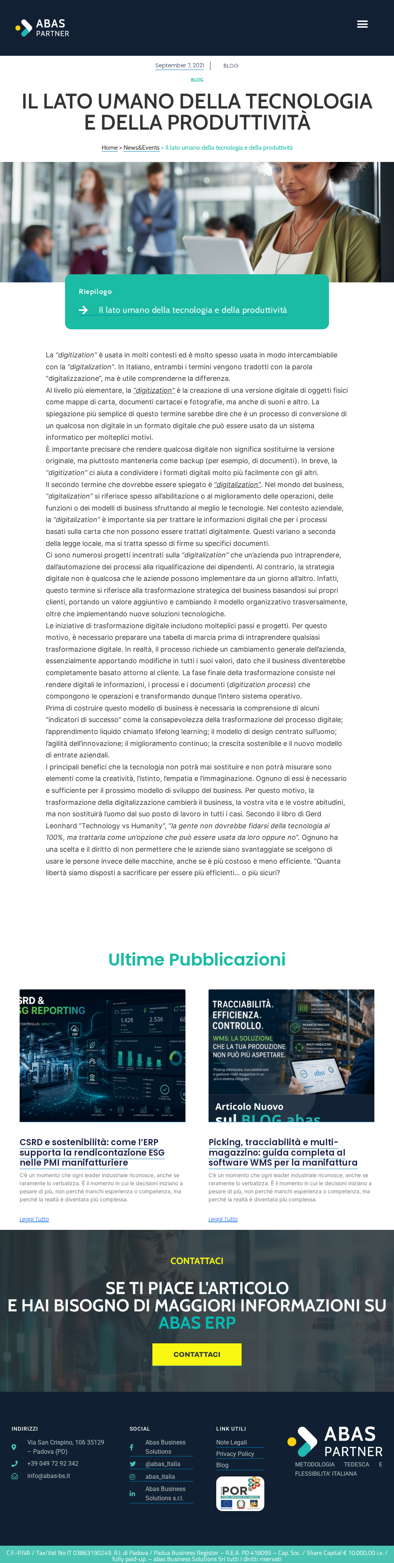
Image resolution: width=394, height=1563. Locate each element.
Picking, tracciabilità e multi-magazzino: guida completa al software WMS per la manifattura (283, 1152)
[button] (362, 24)
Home (110, 147)
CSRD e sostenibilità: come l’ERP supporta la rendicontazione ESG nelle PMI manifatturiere (92, 1152)
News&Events (142, 147)
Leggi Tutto (34, 1219)
